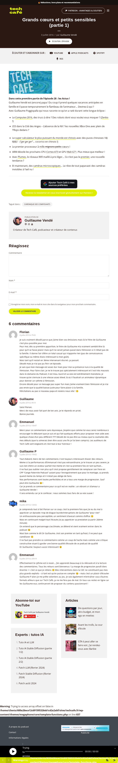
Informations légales (18, 737)
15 (5, 751)
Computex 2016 (23, 117)
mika (23, 501)
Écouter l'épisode (60, 41)
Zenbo (104, 117)
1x (110, 751)
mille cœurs (54, 146)
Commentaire (15, 253)
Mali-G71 (72, 151)
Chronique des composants (37, 204)
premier (85, 156)
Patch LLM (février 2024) (32, 667)
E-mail (13, 292)
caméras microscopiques (47, 165)
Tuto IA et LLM (26, 642)
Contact (12, 732)
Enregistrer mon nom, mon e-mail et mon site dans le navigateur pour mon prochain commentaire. (53, 304)
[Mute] (102, 751)
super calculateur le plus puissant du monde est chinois (45, 137)
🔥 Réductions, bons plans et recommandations (59, 2)
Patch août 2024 (27, 683)
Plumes (22, 156)
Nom (12, 280)
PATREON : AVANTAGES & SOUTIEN (85, 10)
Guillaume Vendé (68, 35)
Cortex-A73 (52, 151)
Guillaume (27, 399)
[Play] (13, 751)
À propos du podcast (19, 726)
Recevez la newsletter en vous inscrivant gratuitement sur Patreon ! (59, 192)
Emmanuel (27, 421)
